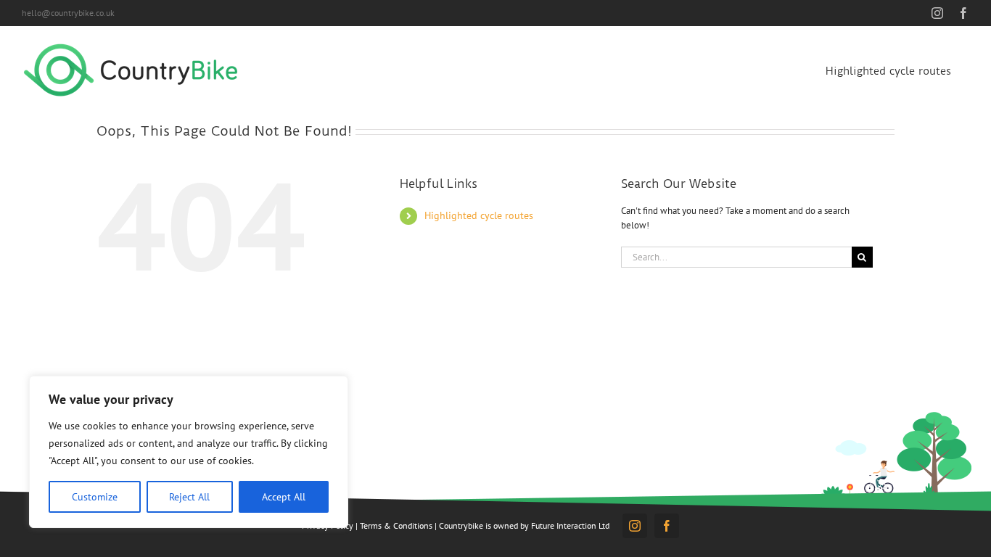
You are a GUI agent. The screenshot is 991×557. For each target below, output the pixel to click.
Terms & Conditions (396, 525)
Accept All (283, 496)
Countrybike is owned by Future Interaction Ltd (524, 525)
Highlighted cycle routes (478, 215)
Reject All (189, 496)
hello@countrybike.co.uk (68, 12)
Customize (95, 496)
